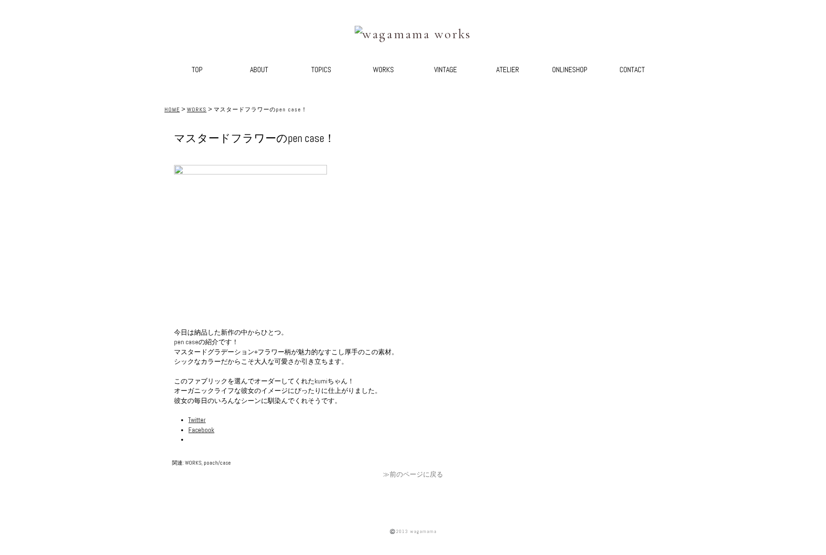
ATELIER (507, 70)
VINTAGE (445, 70)
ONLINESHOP (569, 70)
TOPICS (321, 70)
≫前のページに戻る (413, 474)
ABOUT (259, 70)
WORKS (383, 70)
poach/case (217, 462)
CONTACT (632, 70)
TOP (197, 70)
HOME (172, 109)
